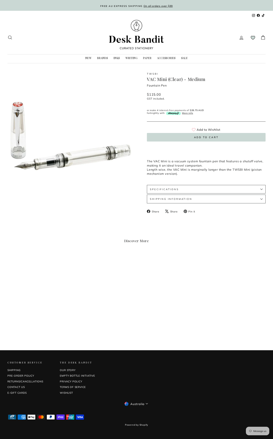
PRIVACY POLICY (71, 381)
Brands (102, 58)
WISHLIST (66, 392)
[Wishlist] (253, 37)
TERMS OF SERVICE (73, 386)
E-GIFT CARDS (17, 392)
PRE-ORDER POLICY (20, 375)
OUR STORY (67, 370)
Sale (184, 58)
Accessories (166, 58)
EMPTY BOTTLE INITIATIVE (77, 375)
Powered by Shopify (136, 424)
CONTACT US (16, 386)
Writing (131, 58)
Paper (147, 58)
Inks (116, 58)
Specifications (164, 189)
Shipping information (171, 198)
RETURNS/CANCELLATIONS (25, 381)
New (88, 58)
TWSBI (152, 73)
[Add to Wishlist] (64, 260)
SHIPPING (13, 370)
